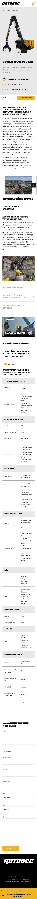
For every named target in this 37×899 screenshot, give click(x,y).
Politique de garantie (26, 97)
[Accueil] (3, 10)
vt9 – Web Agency (24, 879)
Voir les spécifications (17, 89)
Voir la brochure (15, 84)
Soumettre (11, 849)
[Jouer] (18, 327)
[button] (33, 185)
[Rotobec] (11, 3)
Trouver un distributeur (18, 79)
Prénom (4, 740)
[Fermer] (35, 891)
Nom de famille (6, 751)
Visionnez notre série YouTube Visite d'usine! (18, 896)
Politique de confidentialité (12, 881)
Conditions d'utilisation (26, 881)
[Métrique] (5, 364)
